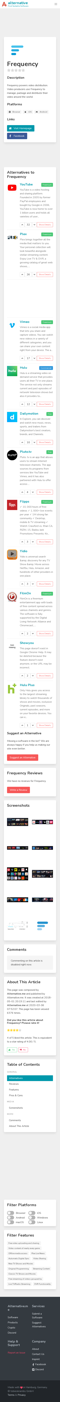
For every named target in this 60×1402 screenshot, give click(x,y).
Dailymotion (29, 413)
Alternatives (16, 1078)
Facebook (19, 136)
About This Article (19, 1126)
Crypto (11, 1327)
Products (13, 1322)
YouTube (26, 184)
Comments (15, 1120)
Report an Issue (16, 1352)
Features (14, 1089)
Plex (23, 234)
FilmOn (25, 593)
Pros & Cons (16, 1095)
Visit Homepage (23, 128)
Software (13, 1317)
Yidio (23, 551)
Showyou (27, 643)
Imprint (36, 1359)
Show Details (45, 224)
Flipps (24, 501)
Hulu (23, 367)
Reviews (14, 1084)
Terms (11, 1395)
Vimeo (24, 322)
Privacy (22, 1395)
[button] (56, 4)
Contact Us (38, 1354)
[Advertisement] (30, 24)
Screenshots (16, 1108)
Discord (12, 1332)
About (35, 1349)
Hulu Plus (27, 685)
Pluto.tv (26, 452)
